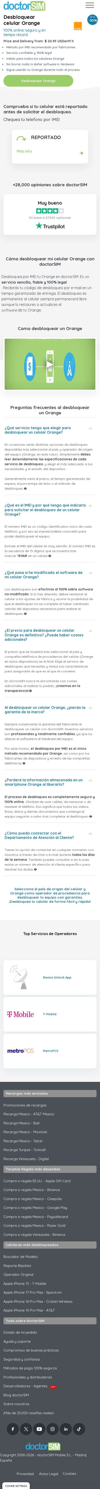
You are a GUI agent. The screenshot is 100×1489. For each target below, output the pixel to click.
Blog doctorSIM (16, 1395)
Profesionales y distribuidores (27, 1377)
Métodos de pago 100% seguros (30, 1368)
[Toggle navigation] (90, 6)
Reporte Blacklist (17, 1265)
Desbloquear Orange (38, 81)
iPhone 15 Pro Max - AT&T (29, 1310)
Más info (24, 151)
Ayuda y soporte (17, 1341)
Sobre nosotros (16, 1404)
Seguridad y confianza (21, 1359)
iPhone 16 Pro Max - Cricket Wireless (38, 1301)
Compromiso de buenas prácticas (31, 1350)
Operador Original (18, 1274)
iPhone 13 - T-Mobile (24, 1283)
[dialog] (16, 1485)
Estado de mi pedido (20, 1332)
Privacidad (25, 1474)
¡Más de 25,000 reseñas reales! (28, 1413)
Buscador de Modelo (20, 1256)
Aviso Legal (48, 1474)
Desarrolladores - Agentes (29, 1386)
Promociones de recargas (25, 1105)
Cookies (69, 1473)
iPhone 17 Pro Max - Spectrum (32, 1292)
